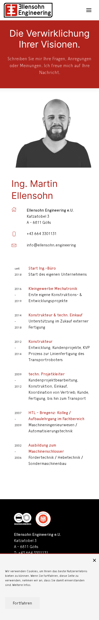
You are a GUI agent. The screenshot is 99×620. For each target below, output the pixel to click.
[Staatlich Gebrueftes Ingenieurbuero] (43, 518)
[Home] (28, 10)
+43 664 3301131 (33, 552)
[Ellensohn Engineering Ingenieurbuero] (23, 518)
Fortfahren (22, 603)
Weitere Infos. (21, 584)
